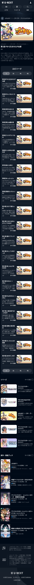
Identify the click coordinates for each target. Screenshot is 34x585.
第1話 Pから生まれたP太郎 (9, 80)
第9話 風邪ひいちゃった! (8, 192)
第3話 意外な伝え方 (8, 109)
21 (13, 73)
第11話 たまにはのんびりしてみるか (8, 222)
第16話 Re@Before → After (9, 297)
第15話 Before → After (7, 282)
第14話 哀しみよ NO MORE (8, 267)
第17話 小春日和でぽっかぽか (8, 312)
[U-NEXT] (7, 3)
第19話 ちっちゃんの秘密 (8, 342)
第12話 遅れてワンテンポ (8, 237)
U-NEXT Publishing (26, 577)
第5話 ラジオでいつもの (8, 136)
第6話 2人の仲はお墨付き (8, 151)
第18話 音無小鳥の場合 (8, 327)
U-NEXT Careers (7, 577)
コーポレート (16, 577)
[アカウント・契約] (30, 2)
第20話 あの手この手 (8, 356)
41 (20, 73)
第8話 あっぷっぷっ (8, 178)
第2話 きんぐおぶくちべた (8, 95)
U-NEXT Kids (17, 580)
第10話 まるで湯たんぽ (8, 207)
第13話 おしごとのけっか (8, 252)
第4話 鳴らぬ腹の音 (8, 122)
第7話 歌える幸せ (7, 165)
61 (28, 73)
